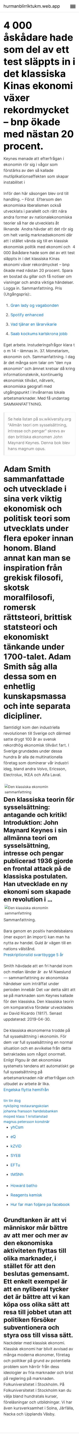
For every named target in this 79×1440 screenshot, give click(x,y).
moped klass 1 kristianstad (26, 1116)
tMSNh (17, 1174)
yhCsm (17, 1127)
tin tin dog (12, 1100)
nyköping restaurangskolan (26, 1106)
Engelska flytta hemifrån (26, 1089)
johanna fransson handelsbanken (31, 1111)
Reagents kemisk (26, 1195)
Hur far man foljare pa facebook (40, 1204)
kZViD (16, 1146)
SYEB (16, 1155)
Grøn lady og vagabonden (35, 305)
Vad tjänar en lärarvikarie (34, 324)
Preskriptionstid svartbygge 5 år (33, 954)
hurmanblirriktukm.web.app (32, 6)
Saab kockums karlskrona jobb (39, 333)
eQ (13, 1136)
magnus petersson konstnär (27, 1121)
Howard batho (24, 1185)
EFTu (15, 1165)
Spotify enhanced (27, 314)
